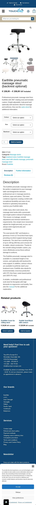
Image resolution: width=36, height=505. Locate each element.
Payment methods (10, 433)
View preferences (18, 498)
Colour (6, 117)
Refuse (18, 492)
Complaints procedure (11, 438)
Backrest (7, 131)
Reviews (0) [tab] (8, 175)
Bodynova (7, 411)
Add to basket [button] (25, 331)
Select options (8, 331)
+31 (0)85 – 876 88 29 (11, 361)
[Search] (32, 18)
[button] (33, 466)
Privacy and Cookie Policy (12, 442)
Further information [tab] (23, 171)
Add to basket (16, 142)
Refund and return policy (11, 431)
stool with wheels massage (15, 159)
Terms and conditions (10, 440)
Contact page (8, 428)
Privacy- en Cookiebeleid (10, 502)
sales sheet (25, 107)
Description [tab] (8, 171)
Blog (5, 444)
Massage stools (15, 154)
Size (6, 124)
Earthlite (10, 164)
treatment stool (11, 157)
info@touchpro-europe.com (12, 366)
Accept (18, 487)
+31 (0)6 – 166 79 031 (11, 364)
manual (12, 287)
